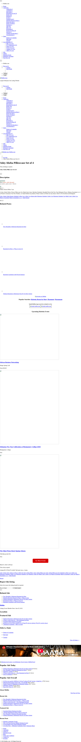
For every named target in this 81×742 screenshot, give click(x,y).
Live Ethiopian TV (8, 42)
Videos (5, 53)
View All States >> (74, 640)
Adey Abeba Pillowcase (39, 573)
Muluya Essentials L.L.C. (15, 197)
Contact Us (6, 737)
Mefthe (2, 605)
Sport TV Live (10, 46)
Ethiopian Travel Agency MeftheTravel (25, 662)
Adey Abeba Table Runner (6, 196)
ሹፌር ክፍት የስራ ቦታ (8, 687)
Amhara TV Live (10, 49)
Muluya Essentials (4, 197)
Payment (5, 738)
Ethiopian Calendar (8, 671)
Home (4, 6)
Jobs (4, 52)
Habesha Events (7, 55)
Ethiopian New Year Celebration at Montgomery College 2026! (20, 447)
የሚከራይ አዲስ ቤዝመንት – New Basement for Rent (16, 620)
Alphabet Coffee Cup (19, 196)
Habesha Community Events (10, 721)
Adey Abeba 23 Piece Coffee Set (15, 573)
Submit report (17, 588)
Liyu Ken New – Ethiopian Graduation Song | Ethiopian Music (19, 726)
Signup (5, 73)
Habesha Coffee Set (34, 574)
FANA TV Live (10, 47)
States (4, 36)
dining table (34, 196)
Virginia (8, 40)
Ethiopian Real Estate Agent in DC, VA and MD (15, 682)
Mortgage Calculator (8, 56)
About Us (5, 731)
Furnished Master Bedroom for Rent (12, 621)
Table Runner (26, 197)
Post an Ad (6, 66)
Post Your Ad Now (75, 693)
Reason (2, 588)
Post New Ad (6, 57)
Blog (4, 734)
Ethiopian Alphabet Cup (59, 196)
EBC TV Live (10, 43)
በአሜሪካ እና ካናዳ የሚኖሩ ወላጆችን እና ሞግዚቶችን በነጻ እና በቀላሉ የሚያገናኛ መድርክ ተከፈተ (25, 623)
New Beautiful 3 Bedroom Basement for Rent (14, 670)
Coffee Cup (28, 196)
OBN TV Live (10, 50)
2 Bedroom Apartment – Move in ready (13, 624)
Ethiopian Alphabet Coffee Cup (45, 196)
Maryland (8, 39)
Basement (50, 299)
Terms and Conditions (8, 735)
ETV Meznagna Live (11, 45)
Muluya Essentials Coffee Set (68, 574)
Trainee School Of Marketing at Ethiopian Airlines (15, 684)
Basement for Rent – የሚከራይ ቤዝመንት (13, 705)
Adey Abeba (3, 573)
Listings (8, 67)
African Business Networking (9, 362)
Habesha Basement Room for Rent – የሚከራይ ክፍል (16, 700)
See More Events (40, 561)
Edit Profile (9, 69)
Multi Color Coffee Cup (72, 196)
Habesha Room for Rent (39, 299)
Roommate (58, 299)
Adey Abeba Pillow (28, 573)
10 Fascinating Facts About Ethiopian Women (14, 724)
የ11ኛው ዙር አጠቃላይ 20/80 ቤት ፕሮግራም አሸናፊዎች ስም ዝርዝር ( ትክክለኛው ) (22, 681)
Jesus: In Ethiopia (7, 674)
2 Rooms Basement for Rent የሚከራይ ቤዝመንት (15, 712)
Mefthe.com (12, 152)
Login (5, 75)
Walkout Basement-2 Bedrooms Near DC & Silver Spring (17, 618)
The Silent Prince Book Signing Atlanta (13, 551)
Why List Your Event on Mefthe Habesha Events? (15, 723)
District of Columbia (11, 37)
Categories (5, 7)
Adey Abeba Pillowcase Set (53, 573)
